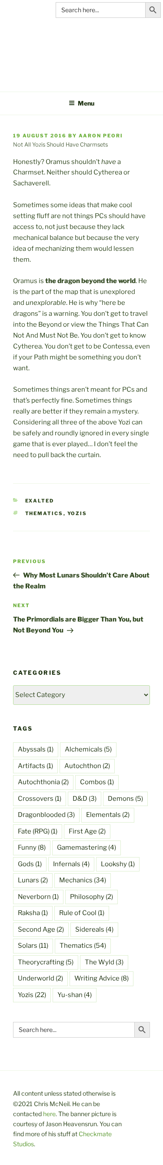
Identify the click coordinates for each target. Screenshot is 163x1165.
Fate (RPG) (37, 831)
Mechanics (82, 880)
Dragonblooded (46, 815)
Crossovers (39, 799)
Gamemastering (86, 847)
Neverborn (38, 897)
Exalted (39, 501)
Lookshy (118, 864)
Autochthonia (43, 782)
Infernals (71, 864)
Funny (32, 847)
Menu (86, 103)
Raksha (33, 913)
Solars (33, 946)
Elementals (108, 815)
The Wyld (104, 962)
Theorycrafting (45, 962)
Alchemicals (88, 749)
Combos (97, 782)
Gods (30, 864)
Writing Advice (101, 978)
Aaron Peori (101, 136)
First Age (87, 831)
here (49, 1113)
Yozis (77, 513)
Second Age (41, 929)
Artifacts (35, 766)
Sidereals (94, 929)
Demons (125, 799)
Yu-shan (74, 995)
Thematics (44, 513)
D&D (84, 799)
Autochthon (87, 766)
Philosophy (91, 897)
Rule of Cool (81, 913)
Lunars (33, 880)
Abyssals (35, 749)
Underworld (40, 978)
